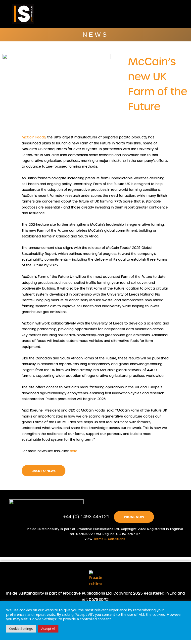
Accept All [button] (48, 628)
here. (74, 451)
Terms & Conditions (109, 539)
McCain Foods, (34, 137)
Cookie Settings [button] (21, 628)
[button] (112, 14)
